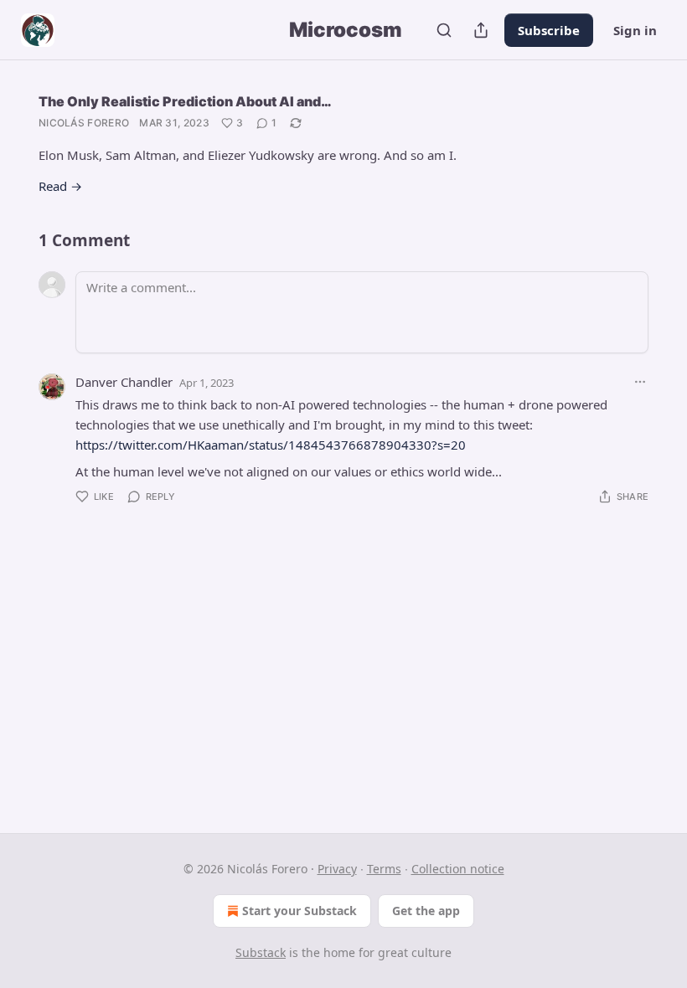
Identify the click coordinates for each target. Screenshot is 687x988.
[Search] (444, 30)
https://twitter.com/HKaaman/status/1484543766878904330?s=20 (270, 444)
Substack (260, 952)
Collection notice (457, 869)
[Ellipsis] (640, 381)
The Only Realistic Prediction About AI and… (185, 101)
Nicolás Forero (84, 122)
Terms (384, 869)
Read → (60, 186)
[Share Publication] (481, 30)
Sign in (635, 30)
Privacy (337, 869)
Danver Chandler (124, 381)
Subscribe (549, 30)
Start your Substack (299, 911)
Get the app (426, 911)
